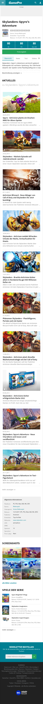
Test (26, 58)
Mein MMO (20, 678)
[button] (3, 2)
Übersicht (8, 58)
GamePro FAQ (24, 667)
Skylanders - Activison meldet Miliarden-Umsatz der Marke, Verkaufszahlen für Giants (20, 238)
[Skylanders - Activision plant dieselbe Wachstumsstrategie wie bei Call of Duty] (21, 341)
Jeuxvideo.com (36, 678)
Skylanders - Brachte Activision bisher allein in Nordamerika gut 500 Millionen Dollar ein (19, 279)
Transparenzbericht (28, 673)
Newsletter (28, 669)
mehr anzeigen (8, 630)
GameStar (5, 678)
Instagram (25, 683)
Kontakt (35, 669)
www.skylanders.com (19, 520)
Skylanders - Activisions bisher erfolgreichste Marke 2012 (16, 397)
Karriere (21, 669)
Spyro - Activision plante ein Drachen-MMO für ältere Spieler (19, 119)
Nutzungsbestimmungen (9, 671)
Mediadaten (21, 671)
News (18, 58)
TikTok (32, 683)
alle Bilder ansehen (9, 583)
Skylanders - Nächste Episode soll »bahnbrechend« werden (17, 157)
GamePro (13, 678)
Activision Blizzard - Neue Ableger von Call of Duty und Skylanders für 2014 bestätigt (19, 197)
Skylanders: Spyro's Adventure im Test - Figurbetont (20, 476)
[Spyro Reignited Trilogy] (7, 598)
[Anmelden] (34, 656)
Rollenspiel (16, 506)
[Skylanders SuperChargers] (7, 621)
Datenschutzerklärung (33, 671)
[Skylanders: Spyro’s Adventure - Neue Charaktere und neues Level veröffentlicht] (21, 419)
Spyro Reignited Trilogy (19, 595)
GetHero (28, 678)
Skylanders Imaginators (19, 606)
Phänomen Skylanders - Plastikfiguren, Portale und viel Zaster (19, 319)
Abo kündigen (34, 667)
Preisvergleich (21, 52)
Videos (34, 58)
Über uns (15, 667)
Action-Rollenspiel (18, 509)
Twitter (11, 683)
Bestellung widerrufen (11, 669)
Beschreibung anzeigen (11, 73)
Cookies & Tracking (15, 673)
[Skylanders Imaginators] (7, 610)
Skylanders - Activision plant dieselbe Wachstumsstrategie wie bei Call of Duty (20, 358)
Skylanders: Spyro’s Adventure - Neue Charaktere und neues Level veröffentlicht (19, 437)
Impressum (7, 667)
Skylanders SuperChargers (20, 618)
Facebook (18, 683)
